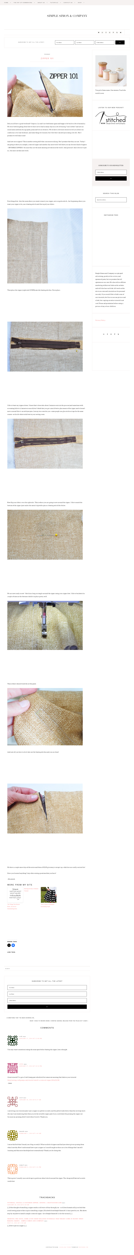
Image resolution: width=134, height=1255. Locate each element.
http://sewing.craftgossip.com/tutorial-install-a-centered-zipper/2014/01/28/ (34, 1080)
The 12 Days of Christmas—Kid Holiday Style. (48, 905)
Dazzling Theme (65, 1247)
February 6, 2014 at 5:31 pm (30, 1167)
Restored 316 (83, 1247)
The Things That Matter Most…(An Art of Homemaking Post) (13, 906)
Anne (21, 1064)
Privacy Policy (100, 320)
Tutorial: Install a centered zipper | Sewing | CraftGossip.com (34, 1202)
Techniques (47, 54)
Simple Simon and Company (67, 17)
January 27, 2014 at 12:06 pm (30, 1038)
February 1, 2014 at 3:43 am (30, 1133)
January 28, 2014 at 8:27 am (30, 1099)
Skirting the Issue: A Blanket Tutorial (31, 890)
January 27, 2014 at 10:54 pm (30, 1066)
